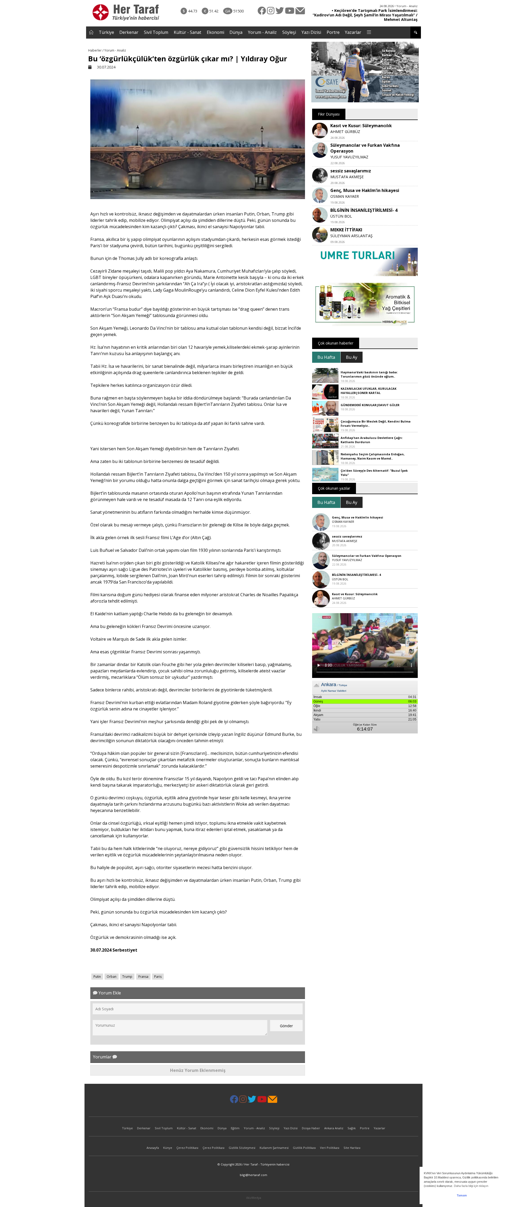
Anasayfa (153, 1148)
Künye (167, 1148)
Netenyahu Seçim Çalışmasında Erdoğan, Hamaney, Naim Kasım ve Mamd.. (373, 456)
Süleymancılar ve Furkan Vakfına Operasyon (366, 556)
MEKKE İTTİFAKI (346, 230)
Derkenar (128, 32)
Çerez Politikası (187, 1148)
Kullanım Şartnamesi (274, 1148)
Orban (111, 976)
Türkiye (106, 32)
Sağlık (352, 1128)
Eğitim (235, 1128)
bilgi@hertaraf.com (253, 1175)
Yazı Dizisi (311, 32)
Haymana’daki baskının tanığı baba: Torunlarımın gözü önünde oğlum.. (369, 374)
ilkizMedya (253, 1198)
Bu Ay (351, 357)
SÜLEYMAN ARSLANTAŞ (351, 235)
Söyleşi (289, 32)
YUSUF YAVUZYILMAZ (349, 156)
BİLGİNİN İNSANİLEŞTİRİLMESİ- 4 (363, 210)
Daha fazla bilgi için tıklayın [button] (471, 1185)
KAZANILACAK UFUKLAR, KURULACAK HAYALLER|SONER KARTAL (368, 391)
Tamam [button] (462, 1195)
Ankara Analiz (333, 1128)
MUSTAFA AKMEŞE (347, 176)
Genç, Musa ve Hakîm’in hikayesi (364, 190)
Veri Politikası (329, 1148)
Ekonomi (215, 32)
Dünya (235, 32)
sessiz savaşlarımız (350, 171)
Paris (158, 976)
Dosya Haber (311, 1128)
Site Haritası (352, 1148)
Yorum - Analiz (262, 32)
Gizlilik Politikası (304, 1148)
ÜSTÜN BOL (341, 216)
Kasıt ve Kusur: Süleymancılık (361, 125)
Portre (333, 32)
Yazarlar (353, 32)
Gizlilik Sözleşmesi (242, 1148)
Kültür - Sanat (187, 32)
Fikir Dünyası (329, 114)
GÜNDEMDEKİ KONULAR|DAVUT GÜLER (370, 405)
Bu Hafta (326, 357)
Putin (97, 976)
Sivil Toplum (156, 32)
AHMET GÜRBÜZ (345, 131)
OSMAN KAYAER (344, 196)
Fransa (143, 976)
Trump (127, 976)
